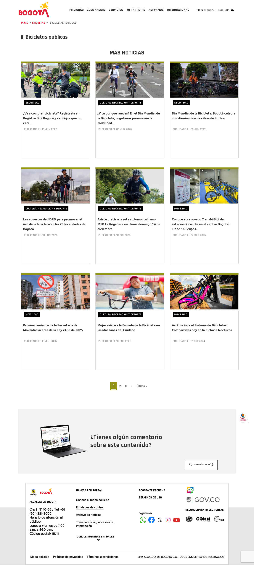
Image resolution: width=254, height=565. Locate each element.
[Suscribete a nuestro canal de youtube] (176, 520)
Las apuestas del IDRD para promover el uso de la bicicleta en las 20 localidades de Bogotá (54, 224)
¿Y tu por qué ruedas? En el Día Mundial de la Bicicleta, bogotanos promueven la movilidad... (128, 118)
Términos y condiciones (102, 556)
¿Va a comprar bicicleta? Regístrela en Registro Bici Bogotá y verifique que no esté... (52, 118)
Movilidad (180, 209)
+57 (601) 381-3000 (47, 511)
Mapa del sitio (39, 556)
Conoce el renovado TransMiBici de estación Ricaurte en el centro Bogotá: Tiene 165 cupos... (200, 224)
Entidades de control (90, 507)
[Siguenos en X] (160, 520)
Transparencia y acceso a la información (94, 524)
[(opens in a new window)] (190, 489)
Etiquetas (38, 23)
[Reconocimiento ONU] (189, 518)
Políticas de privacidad (68, 556)
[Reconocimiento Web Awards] (218, 518)
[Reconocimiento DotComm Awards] (203, 518)
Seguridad (32, 103)
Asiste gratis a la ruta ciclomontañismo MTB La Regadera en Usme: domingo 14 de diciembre (128, 224)
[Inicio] (34, 9)
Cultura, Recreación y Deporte (120, 103)
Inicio (24, 23)
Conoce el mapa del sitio (92, 500)
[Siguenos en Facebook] (143, 520)
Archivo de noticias (88, 514)
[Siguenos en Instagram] (168, 520)
